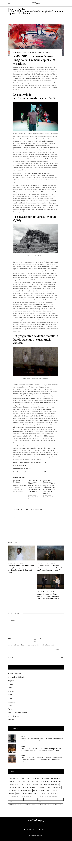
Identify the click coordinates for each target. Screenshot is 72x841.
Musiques (11, 702)
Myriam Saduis (27, 793)
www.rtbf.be (44, 472)
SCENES (37, 513)
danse (28, 784)
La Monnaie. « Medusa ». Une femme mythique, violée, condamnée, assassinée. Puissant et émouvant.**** (41, 750)
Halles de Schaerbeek (29, 787)
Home (11, 9)
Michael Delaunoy (39, 790)
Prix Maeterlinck (51, 796)
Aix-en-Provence (14, 674)
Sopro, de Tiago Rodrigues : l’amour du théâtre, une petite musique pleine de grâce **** (48, 596)
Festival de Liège (14, 787)
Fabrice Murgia (37, 784)
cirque (22, 784)
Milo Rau (12, 793)
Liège (10, 698)
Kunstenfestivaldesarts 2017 (23, 513)
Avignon (11, 681)
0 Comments (40, 52)
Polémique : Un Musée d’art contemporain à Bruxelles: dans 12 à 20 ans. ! (19, 483)
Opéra (10, 705)
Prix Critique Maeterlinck (18, 713)
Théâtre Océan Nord (44, 804)
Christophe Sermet (15, 781)
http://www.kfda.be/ (19, 465)
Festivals (11, 691)
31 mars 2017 (17, 52)
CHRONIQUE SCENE (56, 781)
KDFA (10, 695)
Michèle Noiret (52, 790)
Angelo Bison (25, 778)
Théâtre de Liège (57, 799)
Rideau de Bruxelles (16, 799)
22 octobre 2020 (19, 563)
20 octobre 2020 (50, 591)
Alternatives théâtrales (16, 677)
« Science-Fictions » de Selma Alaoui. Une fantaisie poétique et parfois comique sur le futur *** (49, 568)
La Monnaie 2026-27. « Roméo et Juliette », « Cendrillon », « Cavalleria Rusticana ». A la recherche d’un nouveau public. (42, 760)
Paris (10, 709)
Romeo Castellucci (30, 799)
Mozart (18, 793)
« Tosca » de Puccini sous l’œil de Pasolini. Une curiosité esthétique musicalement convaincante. (42, 740)
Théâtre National (30, 804)
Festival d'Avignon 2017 (51, 784)
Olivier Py (37, 793)
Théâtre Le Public (44, 802)
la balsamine (56, 787)
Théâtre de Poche (14, 802)
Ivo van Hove (42, 787)
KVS (49, 787)
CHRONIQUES (45, 781)
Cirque (10, 684)
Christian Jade (30, 52)
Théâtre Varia (57, 804)
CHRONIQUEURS (13, 784)
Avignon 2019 (45, 778)
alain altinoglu (14, 778)
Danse (10, 563)
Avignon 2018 (35, 778)
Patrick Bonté (13, 796)
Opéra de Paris (53, 793)
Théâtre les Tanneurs (16, 804)
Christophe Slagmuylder (34, 509)
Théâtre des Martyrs (29, 802)
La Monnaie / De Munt (25, 790)
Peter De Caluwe (25, 796)
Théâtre (21, 9)
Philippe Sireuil (38, 796)
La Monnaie (12, 790)
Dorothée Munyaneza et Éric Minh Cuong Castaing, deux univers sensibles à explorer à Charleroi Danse (21, 569)
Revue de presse (14, 716)
